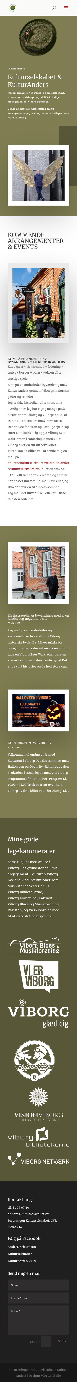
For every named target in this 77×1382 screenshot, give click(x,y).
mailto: (55, 463)
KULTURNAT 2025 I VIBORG (29, 743)
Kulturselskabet (20, 1254)
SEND (62, 1341)
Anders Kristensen (22, 1247)
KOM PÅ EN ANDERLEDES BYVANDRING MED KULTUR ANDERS (36, 360)
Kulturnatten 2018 (22, 1261)
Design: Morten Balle (45, 1376)
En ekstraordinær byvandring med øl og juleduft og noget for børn (38, 616)
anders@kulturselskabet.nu (28, 463)
